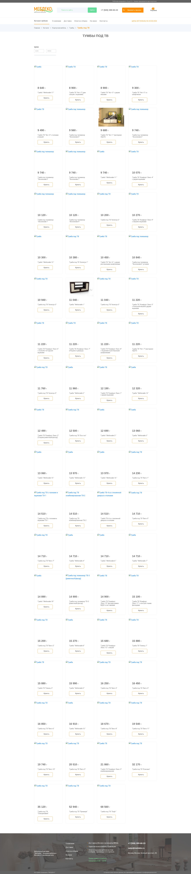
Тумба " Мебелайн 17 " (46, 92)
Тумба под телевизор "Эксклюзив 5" (45, 178)
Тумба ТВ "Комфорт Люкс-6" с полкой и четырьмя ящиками (48, 351)
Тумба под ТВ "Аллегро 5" (110, 304)
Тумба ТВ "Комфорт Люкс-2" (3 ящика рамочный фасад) (48, 436)
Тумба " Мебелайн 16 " (109, 478)
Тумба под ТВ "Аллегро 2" (110, 220)
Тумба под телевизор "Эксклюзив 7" (77, 178)
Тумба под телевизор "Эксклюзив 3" (77, 136)
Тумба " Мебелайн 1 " (77, 304)
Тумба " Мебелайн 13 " (77, 478)
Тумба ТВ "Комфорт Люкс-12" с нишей (108, 646)
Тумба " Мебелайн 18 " (46, 601)
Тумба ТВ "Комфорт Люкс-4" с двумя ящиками (142, 178)
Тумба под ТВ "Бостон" (77, 435)
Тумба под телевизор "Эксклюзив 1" (45, 221)
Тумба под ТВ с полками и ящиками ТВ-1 (47, 519)
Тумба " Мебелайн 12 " (46, 262)
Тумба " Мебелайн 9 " (77, 688)
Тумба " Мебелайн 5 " (140, 435)
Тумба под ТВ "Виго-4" (140, 688)
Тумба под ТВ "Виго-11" (141, 728)
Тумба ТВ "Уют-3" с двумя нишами (110, 93)
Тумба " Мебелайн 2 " (77, 393)
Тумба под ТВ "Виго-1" (140, 478)
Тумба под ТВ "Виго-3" (109, 688)
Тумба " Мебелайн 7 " (140, 561)
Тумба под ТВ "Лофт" (108, 811)
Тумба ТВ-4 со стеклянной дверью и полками (110, 519)
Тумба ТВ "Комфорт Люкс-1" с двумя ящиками (111, 394)
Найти (92, 10)
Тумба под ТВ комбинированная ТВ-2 (77, 519)
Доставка (68, 21)
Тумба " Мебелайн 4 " (77, 561)
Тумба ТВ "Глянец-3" (45, 688)
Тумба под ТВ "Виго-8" (109, 728)
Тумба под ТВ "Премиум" (78, 811)
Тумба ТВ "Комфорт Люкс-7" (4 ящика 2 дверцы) (79, 350)
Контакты (104, 21)
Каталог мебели (41, 21)
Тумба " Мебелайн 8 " (77, 646)
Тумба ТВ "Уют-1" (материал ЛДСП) (111, 136)
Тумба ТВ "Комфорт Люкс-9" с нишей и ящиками (142, 221)
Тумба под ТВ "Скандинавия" (43, 812)
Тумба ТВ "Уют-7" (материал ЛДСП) (142, 350)
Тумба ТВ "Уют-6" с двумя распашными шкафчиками (110, 263)
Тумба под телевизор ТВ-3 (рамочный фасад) (79, 602)
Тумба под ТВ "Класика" (141, 769)
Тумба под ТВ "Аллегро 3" (47, 304)
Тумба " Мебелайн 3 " (108, 435)
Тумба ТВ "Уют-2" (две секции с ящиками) (77, 93)
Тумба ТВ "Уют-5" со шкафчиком (139, 93)
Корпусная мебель (59, 28)
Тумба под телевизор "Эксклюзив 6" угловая (140, 263)
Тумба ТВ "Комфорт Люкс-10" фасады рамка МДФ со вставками (110, 603)
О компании (56, 21)
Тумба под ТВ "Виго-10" (46, 769)
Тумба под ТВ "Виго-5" (140, 518)
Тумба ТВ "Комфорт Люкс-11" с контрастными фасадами (141, 603)
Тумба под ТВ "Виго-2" (46, 646)
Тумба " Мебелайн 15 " (46, 478)
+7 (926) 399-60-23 (109, 10)
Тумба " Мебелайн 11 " (109, 177)
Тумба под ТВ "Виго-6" (46, 728)
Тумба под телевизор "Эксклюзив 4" (77, 221)
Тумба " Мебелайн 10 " (77, 728)
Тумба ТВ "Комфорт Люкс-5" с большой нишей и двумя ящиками (142, 306)
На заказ (93, 21)
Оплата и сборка (80, 21)
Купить (46, 98)
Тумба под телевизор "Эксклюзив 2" (140, 136)
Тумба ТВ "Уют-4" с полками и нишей (48, 136)
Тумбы (71, 28)
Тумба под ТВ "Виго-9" (77, 769)
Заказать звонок (134, 10)
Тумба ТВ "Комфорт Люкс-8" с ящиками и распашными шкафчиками (111, 351)
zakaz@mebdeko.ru (136, 848)
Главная (37, 28)
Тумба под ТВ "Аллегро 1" (78, 262)
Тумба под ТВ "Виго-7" (46, 561)
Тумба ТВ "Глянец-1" (139, 646)
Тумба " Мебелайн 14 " (140, 393)
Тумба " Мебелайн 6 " (108, 561)
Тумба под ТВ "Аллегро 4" (47, 393)
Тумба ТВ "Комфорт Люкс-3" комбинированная (111, 770)
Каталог (46, 28)
